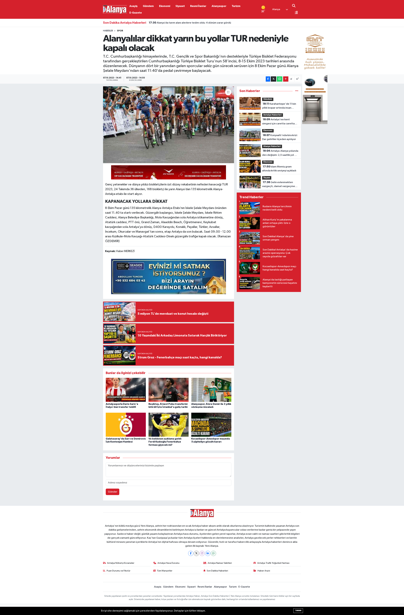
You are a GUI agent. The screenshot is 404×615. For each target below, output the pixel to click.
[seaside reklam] (168, 276)
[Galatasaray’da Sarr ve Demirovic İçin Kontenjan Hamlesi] (126, 424)
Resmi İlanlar (198, 6)
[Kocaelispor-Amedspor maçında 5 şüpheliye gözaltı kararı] (211, 424)
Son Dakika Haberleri (217, 571)
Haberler (108, 31)
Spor (120, 31)
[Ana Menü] (295, 12)
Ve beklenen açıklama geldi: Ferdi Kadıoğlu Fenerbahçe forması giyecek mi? (165, 441)
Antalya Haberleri (272, 115)
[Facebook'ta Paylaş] (268, 79)
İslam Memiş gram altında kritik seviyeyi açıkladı (279, 168)
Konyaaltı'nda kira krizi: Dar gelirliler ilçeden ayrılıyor (280, 137)
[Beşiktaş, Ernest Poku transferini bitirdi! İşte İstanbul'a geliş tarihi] (169, 389)
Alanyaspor (219, 6)
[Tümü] (296, 91)
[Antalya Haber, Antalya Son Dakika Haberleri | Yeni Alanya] (115, 9)
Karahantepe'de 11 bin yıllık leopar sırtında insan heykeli (279, 106)
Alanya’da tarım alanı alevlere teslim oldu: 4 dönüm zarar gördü (190, 21)
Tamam (298, 610)
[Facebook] (190, 553)
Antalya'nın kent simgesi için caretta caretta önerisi (278, 122)
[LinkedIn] (207, 553)
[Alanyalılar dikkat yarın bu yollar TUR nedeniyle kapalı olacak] (168, 124)
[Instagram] (202, 553)
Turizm (236, 6)
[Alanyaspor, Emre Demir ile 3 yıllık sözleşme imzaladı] (211, 389)
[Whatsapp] (213, 553)
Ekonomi (164, 6)
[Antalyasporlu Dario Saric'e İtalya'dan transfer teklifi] (126, 389)
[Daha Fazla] (285, 79)
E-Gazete (135, 12)
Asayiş (133, 6)
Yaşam (266, 178)
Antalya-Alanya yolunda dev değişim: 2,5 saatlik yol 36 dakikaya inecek (280, 153)
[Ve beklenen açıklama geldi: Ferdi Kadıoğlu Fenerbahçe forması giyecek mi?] (169, 424)
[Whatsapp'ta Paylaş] (279, 79)
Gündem (148, 6)
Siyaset (180, 6)
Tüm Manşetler (164, 571)
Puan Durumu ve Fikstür (118, 571)
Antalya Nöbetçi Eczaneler (120, 563)
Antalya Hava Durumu (168, 563)
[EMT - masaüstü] (314, 76)
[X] (196, 553)
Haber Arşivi (264, 571)
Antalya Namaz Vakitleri (220, 563)
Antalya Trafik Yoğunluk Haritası (273, 563)
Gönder (112, 491)
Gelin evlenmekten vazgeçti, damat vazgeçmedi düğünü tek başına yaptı (279, 184)
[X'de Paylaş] (273, 79)
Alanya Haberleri (272, 146)
